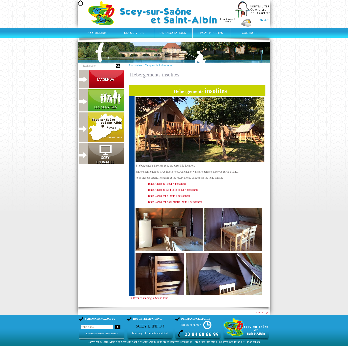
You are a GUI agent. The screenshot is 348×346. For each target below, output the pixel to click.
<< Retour (135, 298)
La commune (96, 32)
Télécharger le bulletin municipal (150, 333)
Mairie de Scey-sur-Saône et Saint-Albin (132, 341)
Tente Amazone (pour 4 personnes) (167, 183)
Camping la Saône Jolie (158, 65)
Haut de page (262, 312)
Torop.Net (199, 341)
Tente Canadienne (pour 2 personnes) (169, 195)
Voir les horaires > (190, 324)
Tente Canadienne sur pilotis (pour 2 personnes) (175, 201)
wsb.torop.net (236, 341)
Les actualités (210, 32)
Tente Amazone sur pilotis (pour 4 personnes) (173, 189)
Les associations (172, 32)
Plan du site (253, 341)
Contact (249, 32)
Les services (134, 32)
